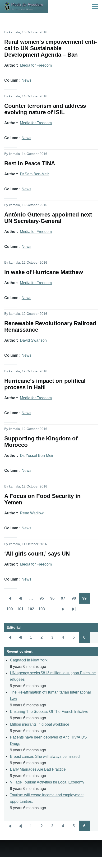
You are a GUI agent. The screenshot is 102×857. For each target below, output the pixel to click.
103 (42, 610)
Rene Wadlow (32, 513)
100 (10, 610)
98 (75, 599)
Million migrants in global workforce (39, 724)
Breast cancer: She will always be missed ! (46, 756)
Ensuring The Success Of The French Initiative (49, 711)
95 (43, 599)
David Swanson (33, 340)
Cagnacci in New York (28, 660)
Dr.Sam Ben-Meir (34, 174)
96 (54, 599)
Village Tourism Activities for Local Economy (47, 782)
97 (64, 599)
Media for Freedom (36, 65)
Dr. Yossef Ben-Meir (36, 455)
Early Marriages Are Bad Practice (38, 769)
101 (21, 610)
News (26, 80)
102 (32, 610)
